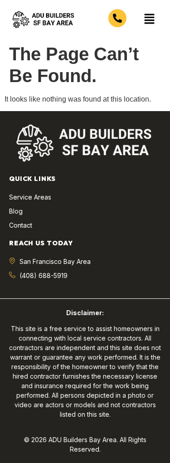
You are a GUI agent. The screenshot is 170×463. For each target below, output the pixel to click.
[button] (149, 19)
